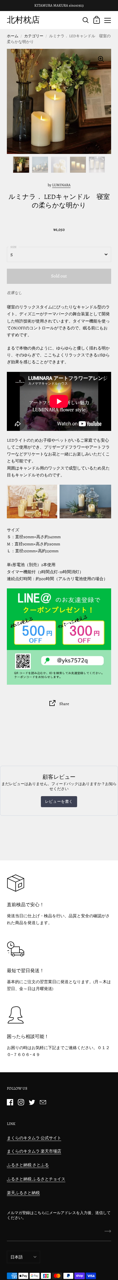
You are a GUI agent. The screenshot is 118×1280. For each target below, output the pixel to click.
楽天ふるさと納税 (23, 1193)
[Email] (42, 1102)
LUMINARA (61, 185)
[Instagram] (20, 1102)
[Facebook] (9, 1102)
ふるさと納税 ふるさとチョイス (36, 1179)
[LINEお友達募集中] (59, 636)
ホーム (12, 36)
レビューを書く (59, 801)
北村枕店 (23, 19)
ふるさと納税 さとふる (28, 1165)
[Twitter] (31, 1102)
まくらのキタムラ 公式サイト (34, 1138)
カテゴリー (33, 36)
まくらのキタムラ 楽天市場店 (34, 1151)
